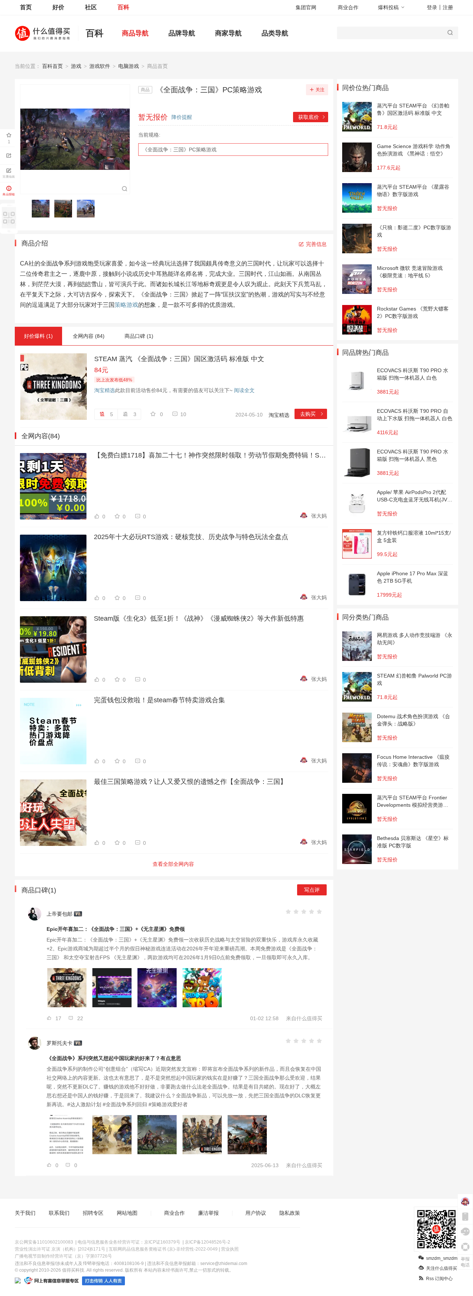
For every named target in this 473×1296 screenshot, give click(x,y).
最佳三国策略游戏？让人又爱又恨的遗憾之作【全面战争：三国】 (190, 781)
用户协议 (255, 1213)
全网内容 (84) (89, 336)
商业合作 (348, 7)
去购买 (312, 414)
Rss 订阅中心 (439, 1278)
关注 (320, 89)
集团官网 (306, 7)
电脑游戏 (128, 66)
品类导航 (275, 33)
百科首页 (52, 66)
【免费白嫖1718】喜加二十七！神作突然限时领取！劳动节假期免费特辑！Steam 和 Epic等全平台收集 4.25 (210, 455)
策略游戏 (126, 305)
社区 (91, 7)
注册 (448, 7)
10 (183, 414)
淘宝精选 (104, 390)
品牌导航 (182, 33)
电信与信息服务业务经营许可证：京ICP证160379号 (129, 1242)
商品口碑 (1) (139, 336)
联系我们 (59, 1213)
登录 (432, 7)
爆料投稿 (388, 7)
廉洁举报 (208, 1213)
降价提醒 (181, 117)
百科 (123, 7)
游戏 (76, 66)
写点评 (312, 890)
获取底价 (312, 117)
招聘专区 (93, 1213)
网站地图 (127, 1213)
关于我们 (25, 1213)
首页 (26, 7)
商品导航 (135, 33)
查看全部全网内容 (173, 864)
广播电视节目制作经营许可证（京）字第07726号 (63, 1256)
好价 (58, 7)
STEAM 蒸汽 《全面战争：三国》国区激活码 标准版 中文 (179, 359)
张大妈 (319, 516)
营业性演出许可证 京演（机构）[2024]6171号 (60, 1249)
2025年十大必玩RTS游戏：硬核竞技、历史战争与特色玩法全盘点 (191, 537)
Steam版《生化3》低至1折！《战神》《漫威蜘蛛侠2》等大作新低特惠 (199, 618)
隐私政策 (289, 1213)
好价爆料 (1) (38, 336)
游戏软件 (99, 66)
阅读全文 (244, 390)
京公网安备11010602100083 (44, 1242)
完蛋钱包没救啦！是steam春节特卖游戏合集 (159, 700)
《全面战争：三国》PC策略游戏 (179, 149)
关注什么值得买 (441, 1268)
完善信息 (316, 244)
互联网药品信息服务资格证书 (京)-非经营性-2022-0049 (163, 1249)
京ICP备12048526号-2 (207, 1242)
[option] (42, 208)
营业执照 (230, 1249)
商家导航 (228, 33)
